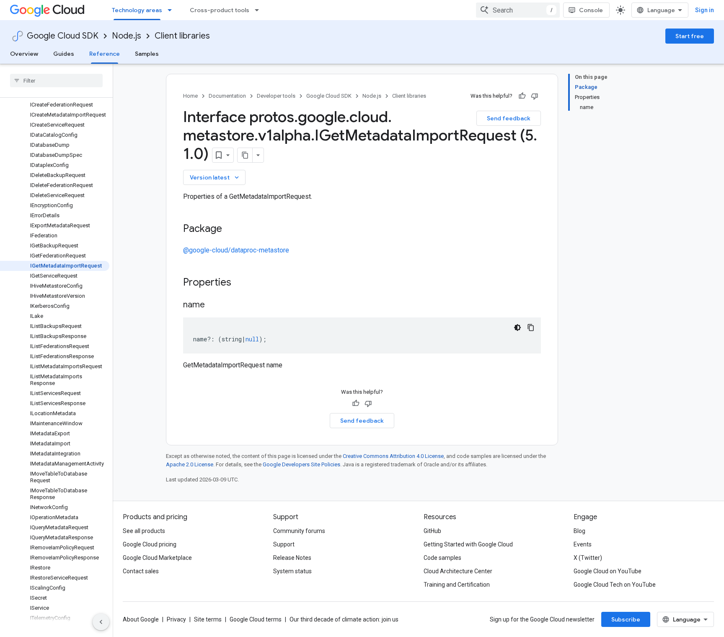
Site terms (208, 619)
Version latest (215, 177)
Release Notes (292, 557)
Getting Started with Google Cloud (468, 544)
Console (591, 10)
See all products (144, 531)
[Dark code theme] (517, 327)
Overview (24, 53)
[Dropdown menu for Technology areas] (172, 10)
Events (583, 544)
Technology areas (137, 10)
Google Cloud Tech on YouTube (615, 584)
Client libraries (182, 36)
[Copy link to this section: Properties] (242, 283)
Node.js (126, 36)
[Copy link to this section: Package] (230, 229)
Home (190, 96)
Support (284, 544)
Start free (689, 36)
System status (292, 571)
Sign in (704, 10)
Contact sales (141, 571)
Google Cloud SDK (62, 36)
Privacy (176, 619)
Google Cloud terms (256, 619)
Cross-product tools (219, 10)
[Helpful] (522, 96)
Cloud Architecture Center (458, 571)
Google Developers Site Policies (301, 464)
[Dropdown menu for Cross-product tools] (259, 10)
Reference (104, 53)
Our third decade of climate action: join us (344, 619)
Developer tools (276, 96)
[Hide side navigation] (101, 622)
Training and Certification (457, 584)
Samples (147, 53)
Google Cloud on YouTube (607, 571)
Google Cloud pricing (149, 544)
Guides (63, 53)
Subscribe (625, 619)
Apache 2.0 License (189, 464)
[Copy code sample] (531, 327)
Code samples (442, 557)
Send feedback (508, 118)
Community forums (299, 531)
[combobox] (518, 10)
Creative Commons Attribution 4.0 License (393, 456)
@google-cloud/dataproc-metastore (236, 250)
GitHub (432, 531)
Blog (579, 531)
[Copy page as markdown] (245, 155)
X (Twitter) (588, 557)
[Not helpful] (534, 96)
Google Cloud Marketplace (157, 557)
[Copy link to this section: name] (213, 305)
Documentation (227, 96)
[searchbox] (56, 80)
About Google (141, 619)
